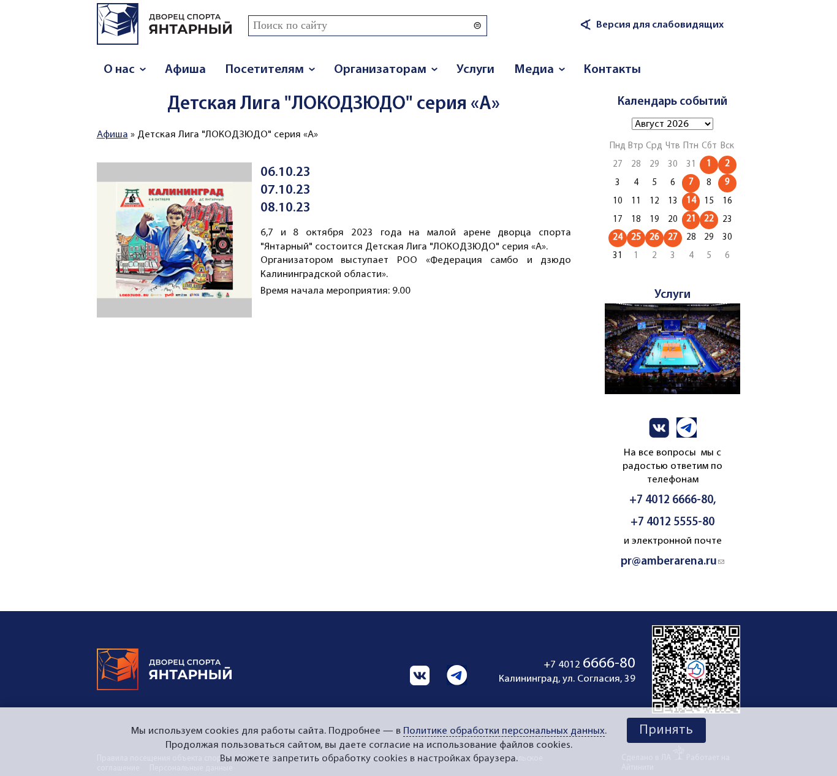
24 (618, 237)
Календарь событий (672, 102)
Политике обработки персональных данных (504, 731)
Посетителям (264, 69)
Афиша (185, 69)
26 (654, 237)
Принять (666, 730)
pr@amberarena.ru (672, 562)
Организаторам (380, 69)
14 (691, 200)
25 (636, 237)
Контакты (612, 69)
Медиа (534, 69)
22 (709, 219)
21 (691, 219)
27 (673, 237)
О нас (119, 69)
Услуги (475, 69)
